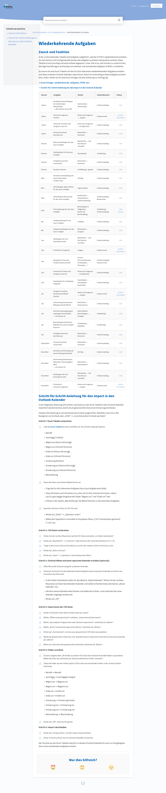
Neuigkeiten (144, 6)
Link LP (120, 115)
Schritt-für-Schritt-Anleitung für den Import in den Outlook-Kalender (22, 41)
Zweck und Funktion (17, 33)
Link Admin (120, 118)
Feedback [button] (156, 6)
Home (134, 6)
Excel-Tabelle (56, 426)
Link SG (120, 212)
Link (120, 105)
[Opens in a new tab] (83, 783)
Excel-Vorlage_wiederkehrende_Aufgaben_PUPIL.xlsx (65, 82)
